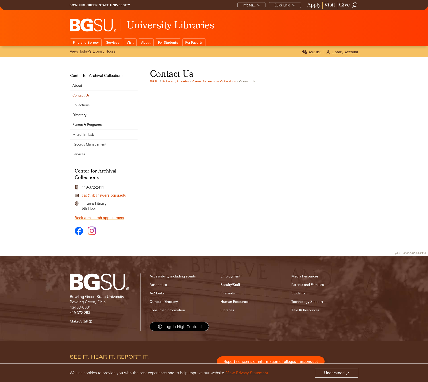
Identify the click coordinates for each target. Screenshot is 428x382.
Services (112, 42)
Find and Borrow (86, 42)
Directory (79, 115)
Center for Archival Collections (214, 81)
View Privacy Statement (247, 372)
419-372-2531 (81, 313)
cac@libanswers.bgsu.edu (104, 195)
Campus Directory (164, 302)
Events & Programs (87, 125)
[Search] (355, 5)
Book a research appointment (99, 218)
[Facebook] (79, 231)
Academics (158, 285)
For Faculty (194, 42)
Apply (314, 5)
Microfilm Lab (83, 134)
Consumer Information (167, 310)
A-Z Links (157, 293)
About (145, 42)
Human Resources (234, 302)
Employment (230, 276)
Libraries (227, 310)
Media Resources (305, 276)
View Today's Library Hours (92, 51)
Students (298, 293)
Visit (329, 5)
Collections (81, 105)
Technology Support (307, 302)
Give (344, 5)
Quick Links (282, 5)
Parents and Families (307, 285)
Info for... (249, 5)
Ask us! (315, 52)
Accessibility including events (173, 276)
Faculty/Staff (230, 285)
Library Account (345, 52)
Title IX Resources (305, 310)
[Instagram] (92, 231)
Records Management (89, 144)
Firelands (227, 293)
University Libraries (175, 81)
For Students (168, 42)
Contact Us (81, 95)
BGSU (154, 81)
